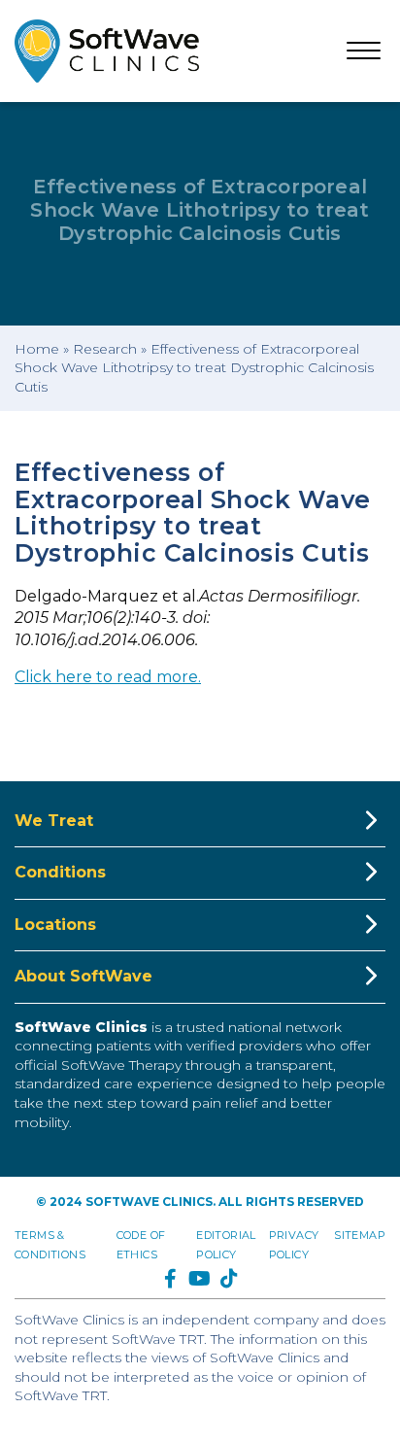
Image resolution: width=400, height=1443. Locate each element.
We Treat (54, 820)
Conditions (60, 872)
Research (105, 349)
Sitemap (359, 1235)
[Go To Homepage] (107, 51)
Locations (55, 924)
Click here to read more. (108, 677)
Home (37, 349)
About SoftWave (83, 976)
